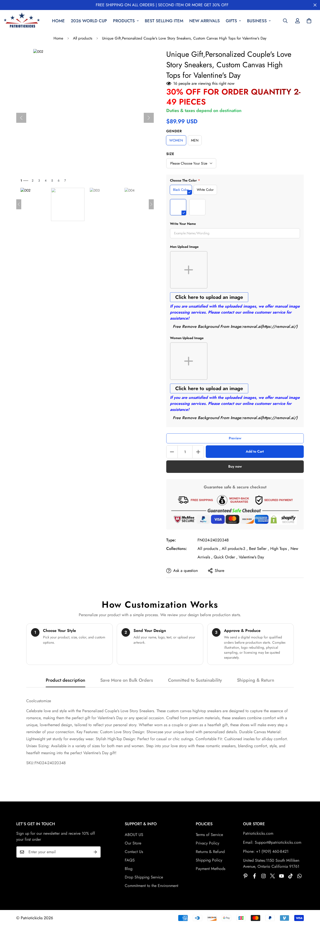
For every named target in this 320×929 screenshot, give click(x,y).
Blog (128, 868)
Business (257, 21)
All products (82, 38)
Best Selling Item (164, 21)
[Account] (297, 21)
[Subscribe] (95, 852)
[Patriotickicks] (22, 21)
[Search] (285, 20)
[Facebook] (254, 875)
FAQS (130, 860)
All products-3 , (235, 548)
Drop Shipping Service (144, 877)
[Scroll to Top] (310, 901)
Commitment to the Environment (151, 885)
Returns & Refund (210, 851)
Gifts (231, 21)
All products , (209, 548)
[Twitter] (272, 875)
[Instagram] (263, 875)
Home (58, 21)
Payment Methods (210, 868)
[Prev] (21, 118)
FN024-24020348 (213, 540)
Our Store (133, 843)
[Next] (149, 118)
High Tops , (279, 548)
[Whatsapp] (299, 875)
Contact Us (134, 851)
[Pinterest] (245, 875)
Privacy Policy (207, 843)
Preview (235, 438)
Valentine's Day (251, 557)
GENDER (174, 131)
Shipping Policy (209, 860)
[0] (309, 21)
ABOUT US (134, 834)
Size (170, 153)
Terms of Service (209, 834)
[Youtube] (281, 875)
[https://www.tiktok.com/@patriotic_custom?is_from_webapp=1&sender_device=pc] (290, 875)
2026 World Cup (89, 21)
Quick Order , (226, 557)
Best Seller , (259, 548)
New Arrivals (204, 21)
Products (124, 21)
